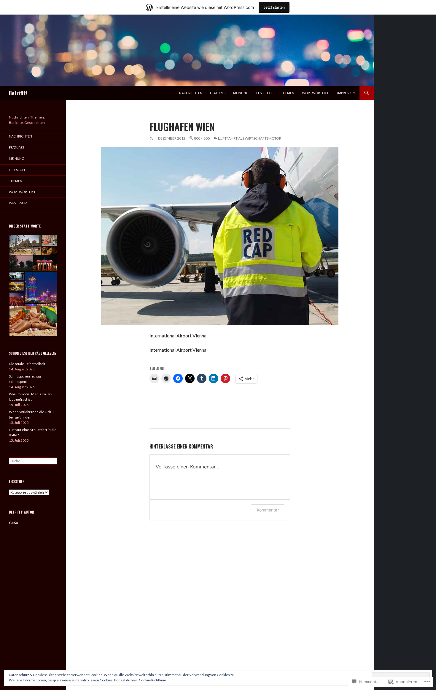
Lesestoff (264, 93)
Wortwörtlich (316, 93)
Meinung (241, 93)
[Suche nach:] (33, 461)
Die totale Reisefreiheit (27, 363)
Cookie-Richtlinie (152, 680)
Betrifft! (18, 93)
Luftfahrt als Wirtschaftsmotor (249, 138)
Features (217, 93)
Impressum (346, 93)
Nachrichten (190, 93)
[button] (25, 245)
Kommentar (268, 509)
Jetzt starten (274, 7)
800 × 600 (202, 138)
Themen (287, 93)
